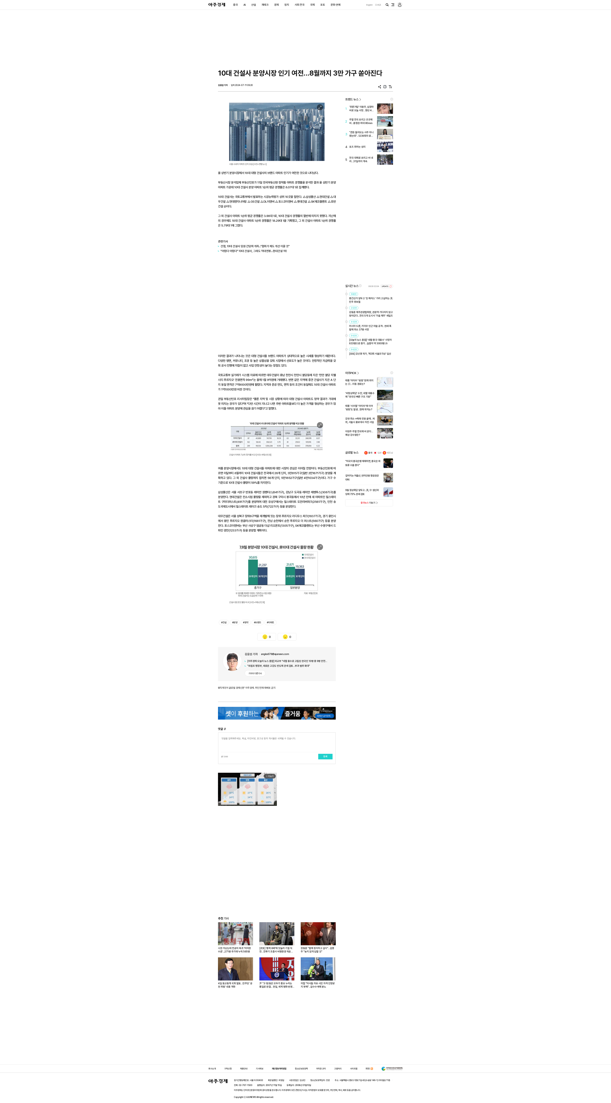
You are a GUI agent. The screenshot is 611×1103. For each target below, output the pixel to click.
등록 (325, 756)
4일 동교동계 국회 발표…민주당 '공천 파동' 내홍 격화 (235, 985)
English (369, 5)
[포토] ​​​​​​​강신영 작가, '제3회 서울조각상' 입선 (370, 353)
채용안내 (243, 1068)
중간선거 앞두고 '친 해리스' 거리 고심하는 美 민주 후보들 (371, 300)
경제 (276, 4)
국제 (312, 4)
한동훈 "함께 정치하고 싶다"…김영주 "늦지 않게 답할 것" (317, 950)
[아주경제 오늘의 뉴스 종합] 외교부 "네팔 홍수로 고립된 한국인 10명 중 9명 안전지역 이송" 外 (288, 661)
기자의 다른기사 (255, 673)
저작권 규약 (321, 1068)
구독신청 (228, 1068)
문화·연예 (336, 4)
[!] (391, 99)
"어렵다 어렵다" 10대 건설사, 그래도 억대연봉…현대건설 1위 (254, 251)
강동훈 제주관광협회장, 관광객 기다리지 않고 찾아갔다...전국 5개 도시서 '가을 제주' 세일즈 (371, 314)
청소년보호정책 (301, 1068)
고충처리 (337, 1068)
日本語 (378, 5)
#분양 (235, 622)
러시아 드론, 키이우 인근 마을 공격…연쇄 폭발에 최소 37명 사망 (370, 328)
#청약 (245, 622)
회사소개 (212, 1068)
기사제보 (259, 1068)
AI (244, 4)
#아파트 (270, 622)
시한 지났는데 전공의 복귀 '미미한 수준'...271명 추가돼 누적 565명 (234, 950)
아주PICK (350, 373)
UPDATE (385, 286)
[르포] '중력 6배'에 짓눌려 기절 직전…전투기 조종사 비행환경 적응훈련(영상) (276, 950)
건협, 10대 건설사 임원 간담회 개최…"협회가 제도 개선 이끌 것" (255, 246)
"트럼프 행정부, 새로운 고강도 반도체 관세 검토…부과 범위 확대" (278, 665)
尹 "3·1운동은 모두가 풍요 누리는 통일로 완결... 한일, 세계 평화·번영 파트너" (275, 985)
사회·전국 (300, 4)
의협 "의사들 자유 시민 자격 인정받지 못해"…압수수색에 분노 (318, 985)
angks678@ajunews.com (275, 654)
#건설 (224, 622)
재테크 (265, 4)
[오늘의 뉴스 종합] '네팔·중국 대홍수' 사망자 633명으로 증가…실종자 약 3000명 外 (370, 341)
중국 (235, 4)
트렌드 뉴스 (351, 99)
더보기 (360, 503)
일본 (380, 452)
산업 (253, 4)
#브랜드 (257, 622)
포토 (322, 4)
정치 (286, 4)
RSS (368, 1068)
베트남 (390, 452)
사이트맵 (353, 1068)
